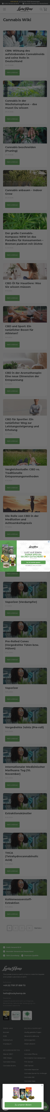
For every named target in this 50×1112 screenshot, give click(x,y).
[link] (23, 1094)
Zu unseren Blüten (23, 1105)
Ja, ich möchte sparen (33, 562)
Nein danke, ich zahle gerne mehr (33, 565)
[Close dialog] (48, 541)
